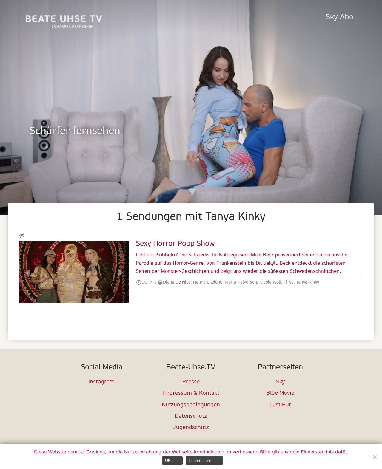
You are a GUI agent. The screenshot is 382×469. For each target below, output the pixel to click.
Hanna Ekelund (207, 282)
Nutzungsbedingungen (191, 405)
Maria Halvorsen (241, 282)
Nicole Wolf (270, 282)
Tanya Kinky (307, 282)
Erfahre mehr (200, 460)
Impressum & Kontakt (191, 393)
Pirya (289, 282)
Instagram (101, 382)
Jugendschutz (191, 428)
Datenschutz (191, 416)
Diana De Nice (177, 282)
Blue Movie (280, 393)
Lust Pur (280, 405)
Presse (191, 382)
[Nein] (375, 457)
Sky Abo (339, 17)
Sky (280, 382)
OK (168, 460)
